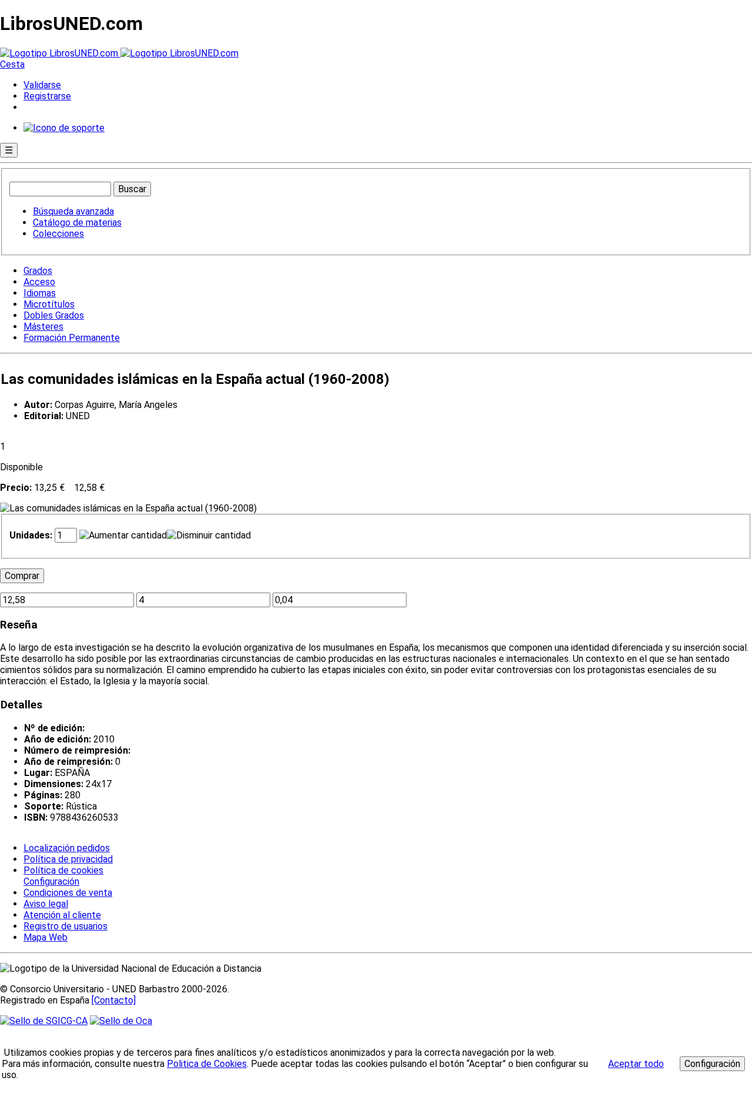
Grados (38, 270)
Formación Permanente (72, 337)
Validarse (42, 85)
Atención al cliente (62, 915)
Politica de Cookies (207, 1063)
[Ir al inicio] (119, 53)
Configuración (51, 881)
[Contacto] (114, 1000)
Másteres (43, 326)
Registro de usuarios (66, 926)
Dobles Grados (54, 315)
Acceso (39, 281)
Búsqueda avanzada (73, 211)
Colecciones (58, 233)
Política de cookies (63, 870)
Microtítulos (49, 304)
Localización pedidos (67, 848)
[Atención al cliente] (64, 127)
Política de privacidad (68, 859)
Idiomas (40, 293)
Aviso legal (46, 903)
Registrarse (47, 96)
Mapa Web (46, 937)
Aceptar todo (636, 1063)
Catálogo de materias (77, 222)
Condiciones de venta (68, 892)
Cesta (12, 64)
